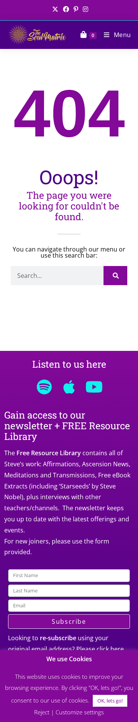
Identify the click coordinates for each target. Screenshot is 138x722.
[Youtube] (94, 386)
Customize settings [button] (80, 712)
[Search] (115, 275)
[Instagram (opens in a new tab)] (84, 9)
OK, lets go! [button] (110, 700)
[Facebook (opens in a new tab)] (66, 9)
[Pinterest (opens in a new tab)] (75, 9)
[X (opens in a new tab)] (55, 9)
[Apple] (69, 386)
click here (110, 649)
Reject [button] (41, 712)
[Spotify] (44, 386)
